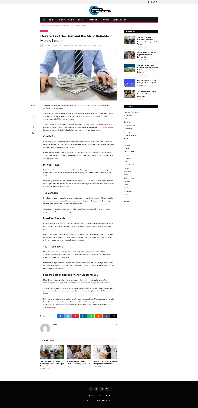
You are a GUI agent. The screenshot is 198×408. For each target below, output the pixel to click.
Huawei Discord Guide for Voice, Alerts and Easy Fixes (147, 82)
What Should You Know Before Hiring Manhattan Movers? (105, 362)
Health (126, 142)
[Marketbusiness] (99, 10)
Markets (105, 20)
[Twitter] (33, 116)
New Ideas (127, 171)
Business (44, 31)
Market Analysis (119, 20)
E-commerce (128, 128)
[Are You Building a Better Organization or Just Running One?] (129, 55)
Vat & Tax (127, 201)
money (111, 291)
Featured (127, 145)
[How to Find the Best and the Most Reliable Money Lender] (78, 75)
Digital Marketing (129, 125)
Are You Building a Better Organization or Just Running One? (146, 55)
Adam (48, 46)
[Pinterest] (33, 127)
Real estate (127, 181)
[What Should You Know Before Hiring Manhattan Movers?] (105, 352)
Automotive (128, 115)
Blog (125, 119)
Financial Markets (129, 151)
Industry (81, 20)
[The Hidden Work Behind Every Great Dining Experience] (79, 352)
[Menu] (44, 19)
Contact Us (92, 395)
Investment (93, 20)
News (126, 175)
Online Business (129, 178)
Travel (126, 194)
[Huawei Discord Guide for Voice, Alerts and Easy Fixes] (129, 83)
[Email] (33, 132)
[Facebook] (33, 111)
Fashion (126, 138)
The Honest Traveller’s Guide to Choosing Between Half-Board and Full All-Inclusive (147, 68)
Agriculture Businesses (131, 112)
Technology (128, 191)
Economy (61, 20)
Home (51, 20)
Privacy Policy (105, 395)
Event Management (130, 135)
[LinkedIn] (33, 122)
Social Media (128, 188)
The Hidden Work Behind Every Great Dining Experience (78, 362)
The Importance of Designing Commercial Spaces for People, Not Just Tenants (52, 363)
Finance (71, 20)
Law (125, 161)
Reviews (127, 184)
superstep (52, 307)
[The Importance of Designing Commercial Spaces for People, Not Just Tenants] (52, 352)
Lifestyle (127, 198)
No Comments (85, 46)
